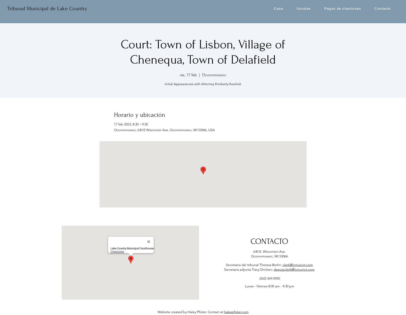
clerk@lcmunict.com (298, 265)
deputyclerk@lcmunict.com (294, 269)
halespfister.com (236, 312)
